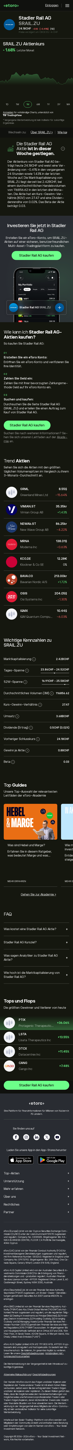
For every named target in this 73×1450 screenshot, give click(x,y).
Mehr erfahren (16, 881)
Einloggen (51, 5)
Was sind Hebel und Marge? (26, 845)
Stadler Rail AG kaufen (36, 255)
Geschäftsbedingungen (32, 1353)
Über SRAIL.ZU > (42, 132)
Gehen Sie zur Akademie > (38, 894)
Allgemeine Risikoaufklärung (17, 1374)
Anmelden (8, 112)
